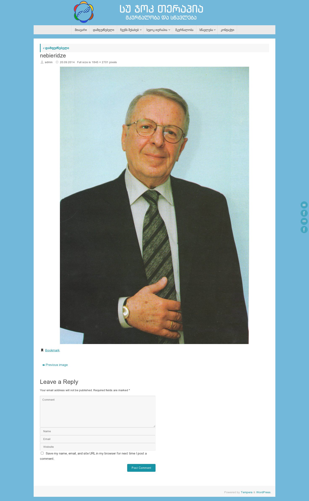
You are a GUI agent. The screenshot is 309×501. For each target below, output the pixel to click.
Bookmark (52, 350)
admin (49, 62)
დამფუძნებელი (56, 48)
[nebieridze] (154, 205)
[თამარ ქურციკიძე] (304, 213)
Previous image (57, 365)
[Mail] (304, 221)
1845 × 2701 (100, 62)
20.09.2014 (67, 62)
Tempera (246, 492)
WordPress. (263, 492)
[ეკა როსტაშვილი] (304, 229)
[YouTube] (304, 205)
